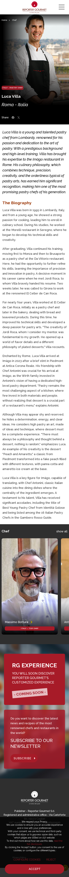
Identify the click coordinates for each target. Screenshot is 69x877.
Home (4, 20)
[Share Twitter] (18, 117)
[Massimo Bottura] (30, 586)
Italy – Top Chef (30, 628)
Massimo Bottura (16, 622)
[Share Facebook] (13, 117)
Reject (51, 859)
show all (61, 531)
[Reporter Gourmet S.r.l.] (35, 7)
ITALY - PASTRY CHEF (12, 88)
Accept (34, 869)
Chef (14, 20)
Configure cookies (27, 859)
